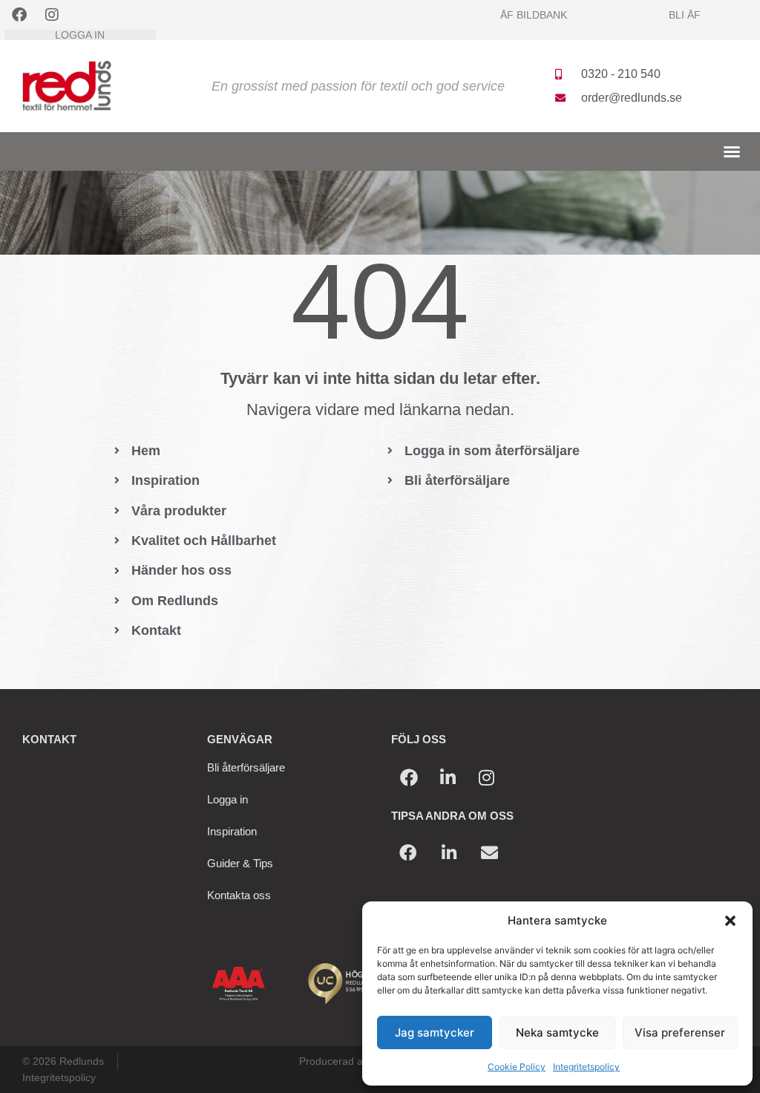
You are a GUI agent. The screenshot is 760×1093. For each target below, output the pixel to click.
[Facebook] (19, 15)
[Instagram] (52, 15)
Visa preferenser (680, 1032)
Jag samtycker (434, 1032)
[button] (730, 920)
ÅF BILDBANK (533, 15)
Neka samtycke (557, 1032)
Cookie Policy (517, 1066)
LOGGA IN (80, 35)
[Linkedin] (447, 777)
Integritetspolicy (586, 1066)
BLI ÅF (685, 15)
